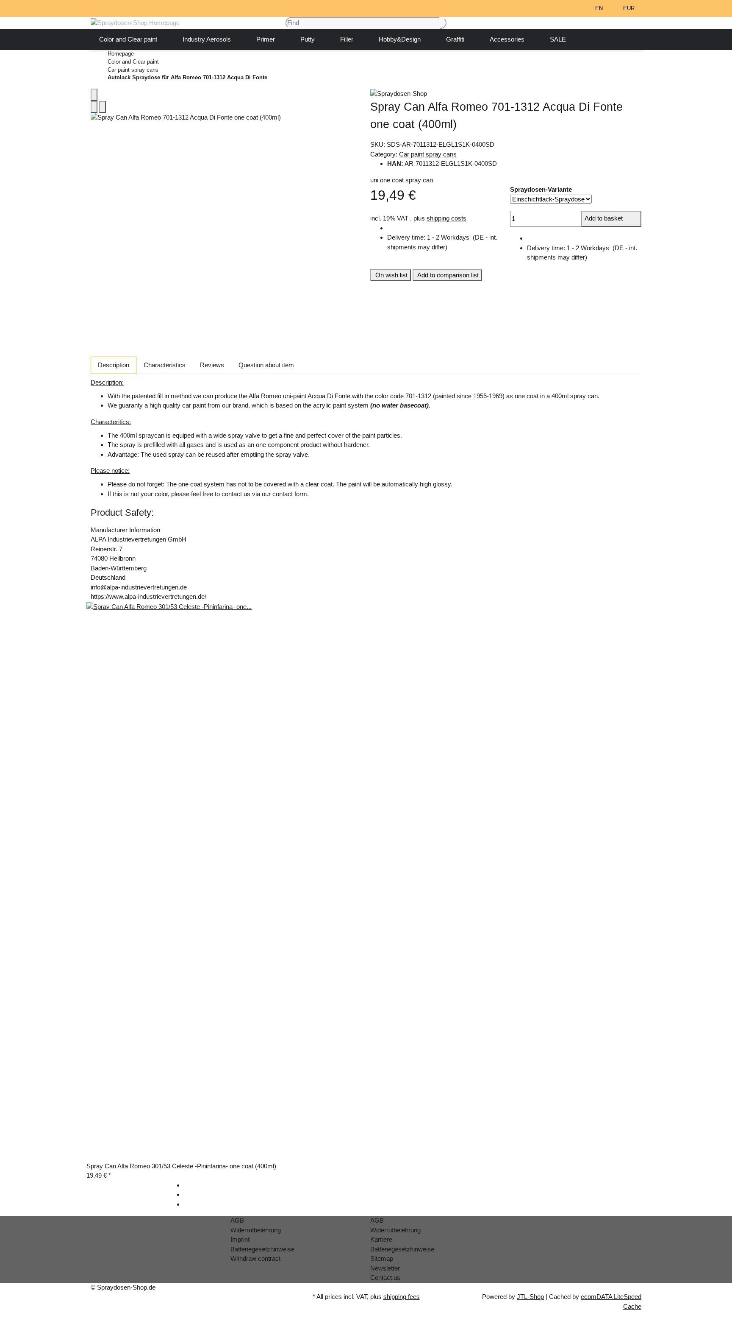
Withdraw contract (255, 1258)
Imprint (240, 1239)
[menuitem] (128, 39)
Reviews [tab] (212, 365)
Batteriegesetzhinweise (262, 1249)
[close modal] (94, 95)
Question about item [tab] (266, 365)
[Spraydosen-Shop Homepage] (135, 22)
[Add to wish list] (102, 107)
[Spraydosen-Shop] (505, 93)
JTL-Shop (530, 1296)
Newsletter (385, 1268)
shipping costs (446, 218)
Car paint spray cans (428, 154)
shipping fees (401, 1296)
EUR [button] (629, 8)
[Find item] (443, 23)
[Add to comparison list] (94, 107)
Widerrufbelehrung (255, 1230)
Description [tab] (113, 365)
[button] (563, 8)
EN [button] (599, 8)
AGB (237, 1220)
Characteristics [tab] (165, 365)
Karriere (381, 1239)
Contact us (385, 1277)
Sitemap (381, 1258)
